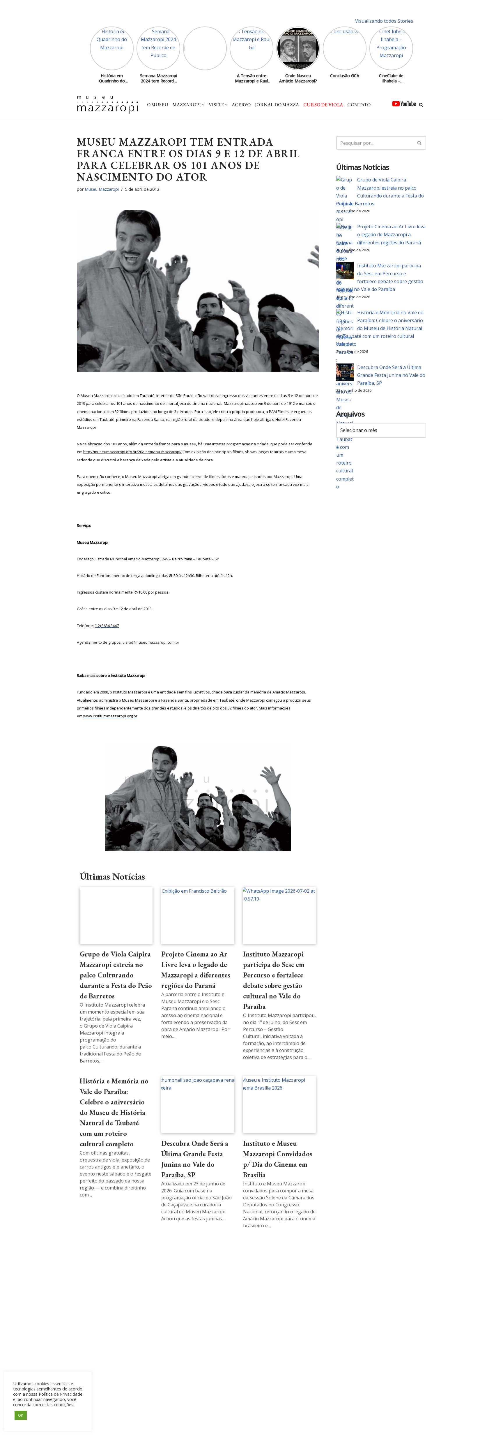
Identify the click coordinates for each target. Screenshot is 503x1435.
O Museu (157, 105)
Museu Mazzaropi (102, 189)
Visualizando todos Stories (384, 21)
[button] (203, 105)
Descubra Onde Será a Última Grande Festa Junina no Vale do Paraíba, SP (391, 375)
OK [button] (20, 1415)
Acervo (241, 105)
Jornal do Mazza (277, 105)
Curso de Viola (323, 105)
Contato (359, 105)
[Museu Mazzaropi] (107, 105)
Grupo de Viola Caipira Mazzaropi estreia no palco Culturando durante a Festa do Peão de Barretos (116, 974)
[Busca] (421, 105)
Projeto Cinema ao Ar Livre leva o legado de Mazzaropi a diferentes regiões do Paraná (391, 234)
